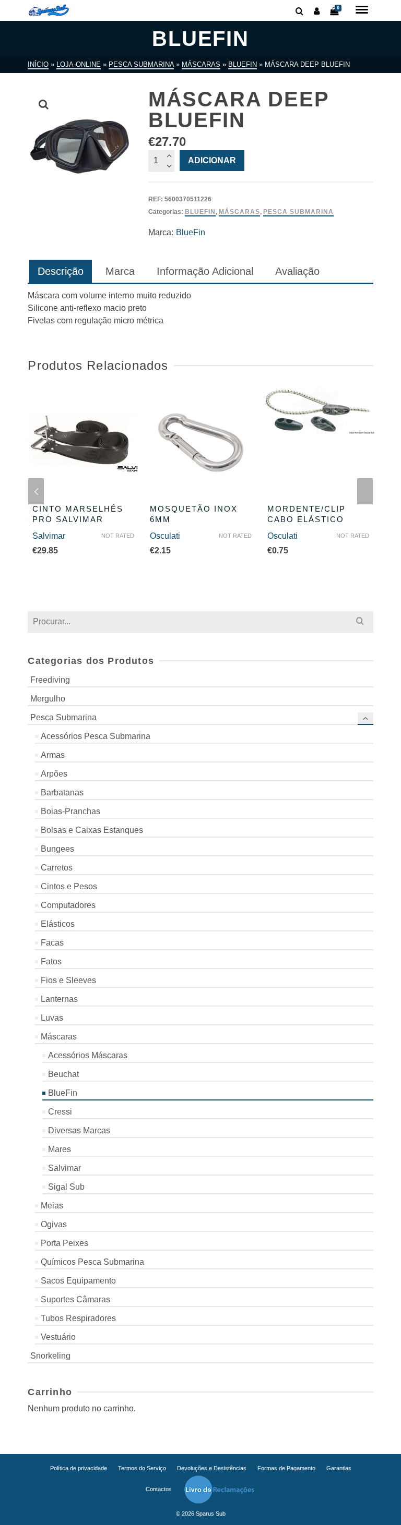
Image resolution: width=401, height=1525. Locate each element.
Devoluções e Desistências (211, 1468)
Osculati (165, 535)
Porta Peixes (64, 1243)
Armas (53, 755)
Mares (59, 1149)
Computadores (68, 905)
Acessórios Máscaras (87, 1055)
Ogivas (54, 1224)
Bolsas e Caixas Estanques (92, 830)
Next (365, 491)
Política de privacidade (78, 1468)
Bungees (57, 848)
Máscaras (239, 211)
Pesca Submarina (298, 211)
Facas (52, 942)
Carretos (57, 867)
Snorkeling (50, 1355)
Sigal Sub (66, 1186)
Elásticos (58, 923)
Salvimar (48, 535)
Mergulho (47, 698)
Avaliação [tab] (297, 271)
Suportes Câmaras (75, 1299)
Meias (52, 1205)
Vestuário (58, 1337)
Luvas (52, 1017)
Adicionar (212, 160)
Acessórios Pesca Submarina (95, 736)
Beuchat (63, 1074)
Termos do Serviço (142, 1468)
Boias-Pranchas (70, 811)
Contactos (159, 1489)
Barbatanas (62, 792)
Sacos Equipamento (78, 1280)
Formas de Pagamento (286, 1468)
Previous (36, 491)
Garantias (338, 1468)
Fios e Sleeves (68, 980)
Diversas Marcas (79, 1130)
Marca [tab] (120, 271)
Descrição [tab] (61, 271)
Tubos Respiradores (78, 1318)
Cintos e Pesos (69, 886)
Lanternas (59, 999)
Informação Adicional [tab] (205, 271)
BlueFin (200, 211)
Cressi (60, 1111)
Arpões (54, 773)
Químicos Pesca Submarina (92, 1261)
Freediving (50, 679)
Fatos (51, 961)
